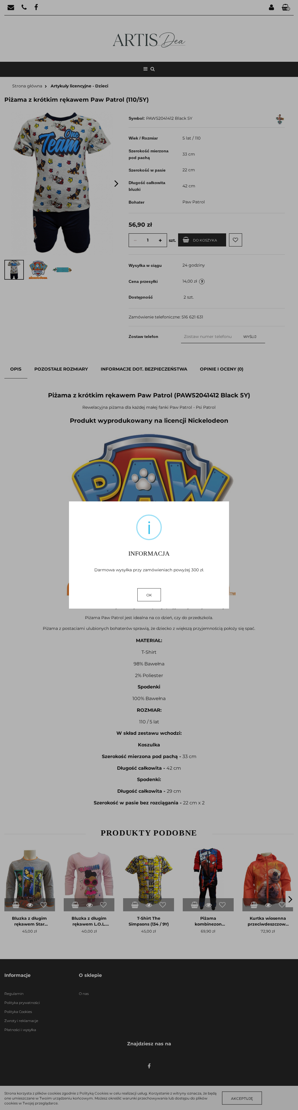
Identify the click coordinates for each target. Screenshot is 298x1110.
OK (149, 595)
